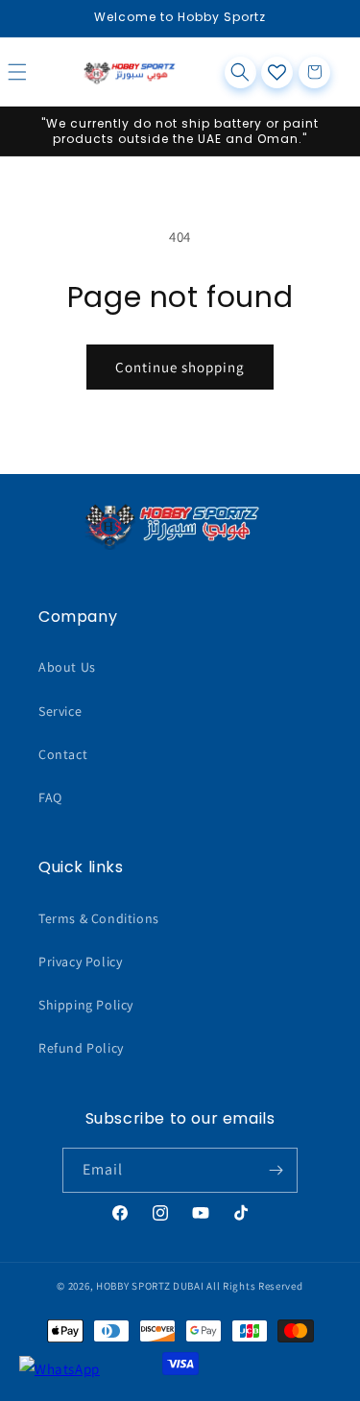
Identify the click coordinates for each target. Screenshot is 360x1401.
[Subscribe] (275, 1170)
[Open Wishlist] (277, 72)
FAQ (50, 797)
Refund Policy (81, 1048)
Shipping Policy (85, 1004)
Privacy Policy (80, 961)
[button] (38, 72)
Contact (62, 754)
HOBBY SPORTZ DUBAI (150, 1286)
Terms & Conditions (98, 918)
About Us (67, 667)
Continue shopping (180, 367)
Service (60, 711)
